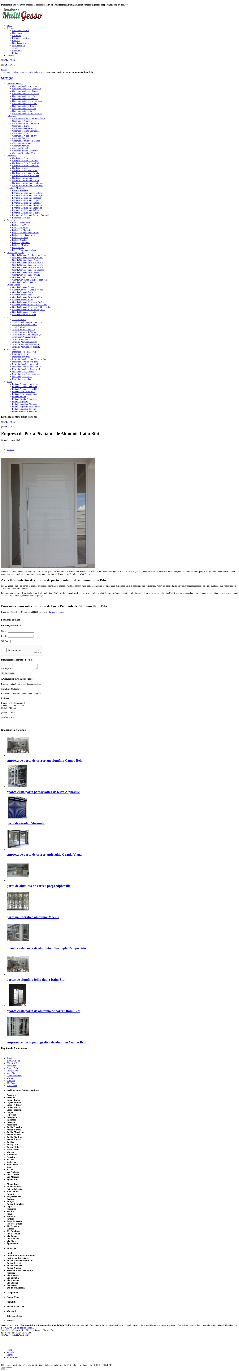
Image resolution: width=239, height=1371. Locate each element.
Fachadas (16, 40)
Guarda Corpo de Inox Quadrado (26, 272)
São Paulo (11, 1083)
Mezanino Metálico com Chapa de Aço (29, 359)
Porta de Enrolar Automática (24, 399)
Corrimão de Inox (20, 168)
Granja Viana (12, 1070)
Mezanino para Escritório (23, 371)
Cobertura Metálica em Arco (24, 96)
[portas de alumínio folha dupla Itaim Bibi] (18, 974)
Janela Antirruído (19, 327)
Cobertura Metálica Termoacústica (27, 113)
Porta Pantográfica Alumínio (24, 404)
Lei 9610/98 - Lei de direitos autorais (17, 1328)
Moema (10, 1078)
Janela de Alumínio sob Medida (26, 347)
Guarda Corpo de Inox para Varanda (28, 270)
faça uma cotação (56, 612)
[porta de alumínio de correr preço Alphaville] (18, 880)
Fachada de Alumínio (21, 230)
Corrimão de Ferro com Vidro (25, 160)
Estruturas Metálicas (15, 188)
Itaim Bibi (11, 1073)
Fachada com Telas (20, 225)
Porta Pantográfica (20, 401)
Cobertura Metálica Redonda (24, 103)
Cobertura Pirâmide (20, 146)
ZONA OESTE (13, 1061)
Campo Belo (12, 1068)
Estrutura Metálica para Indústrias (26, 203)
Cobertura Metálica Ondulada (25, 98)
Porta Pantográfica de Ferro (24, 409)
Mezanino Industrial (21, 357)
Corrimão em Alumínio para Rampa (27, 185)
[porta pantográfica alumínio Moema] (18, 912)
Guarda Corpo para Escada (24, 312)
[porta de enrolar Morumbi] (18, 818)
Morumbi (11, 1080)
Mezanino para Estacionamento (26, 374)
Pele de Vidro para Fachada (24, 250)
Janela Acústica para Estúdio (24, 324)
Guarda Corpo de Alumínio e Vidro (27, 290)
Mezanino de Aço (20, 354)
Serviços (10, 28)
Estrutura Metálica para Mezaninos (27, 205)
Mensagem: (6, 668)
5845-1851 (10, 65)
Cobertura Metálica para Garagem (27, 101)
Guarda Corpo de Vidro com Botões (28, 302)
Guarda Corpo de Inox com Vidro (27, 297)
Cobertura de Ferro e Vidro (24, 128)
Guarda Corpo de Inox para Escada (27, 262)
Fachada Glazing (19, 240)
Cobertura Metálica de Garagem (26, 91)
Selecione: (11, 1058)
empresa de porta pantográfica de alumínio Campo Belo (46, 1042)
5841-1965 (10, 60)
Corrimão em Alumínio (22, 178)
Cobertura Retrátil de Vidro (24, 153)
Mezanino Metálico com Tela (25, 362)
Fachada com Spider (21, 223)
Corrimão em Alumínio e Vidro (25, 180)
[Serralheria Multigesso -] (22, 21)
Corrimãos (16, 35)
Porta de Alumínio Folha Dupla (26, 389)
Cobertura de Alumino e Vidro (25, 123)
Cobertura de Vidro (20, 133)
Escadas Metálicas (20, 190)
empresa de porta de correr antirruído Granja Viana (44, 854)
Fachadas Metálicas (20, 245)
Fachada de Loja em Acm (23, 235)
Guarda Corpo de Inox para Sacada (27, 267)
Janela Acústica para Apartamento (27, 322)
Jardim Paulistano (14, 1075)
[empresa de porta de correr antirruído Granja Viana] (18, 849)
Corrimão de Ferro (20, 158)
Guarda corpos (18, 45)
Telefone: (5, 641)
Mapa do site (12, 1357)
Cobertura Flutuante (21, 138)
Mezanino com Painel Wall (24, 352)
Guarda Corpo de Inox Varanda (26, 275)
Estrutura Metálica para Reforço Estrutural (30, 215)
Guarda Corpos (13, 285)
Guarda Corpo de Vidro (22, 299)
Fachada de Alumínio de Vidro (25, 232)
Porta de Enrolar (19, 396)
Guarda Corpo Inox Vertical (24, 282)
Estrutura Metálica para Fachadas (26, 198)
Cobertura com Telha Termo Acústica (28, 118)
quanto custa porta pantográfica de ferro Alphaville (43, 792)
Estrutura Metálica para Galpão (25, 200)
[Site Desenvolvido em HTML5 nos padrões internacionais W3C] (6, 1369)
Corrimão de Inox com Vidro (24, 170)
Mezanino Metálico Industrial (25, 364)
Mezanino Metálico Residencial (26, 369)
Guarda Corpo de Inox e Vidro (25, 260)
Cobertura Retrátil (20, 148)
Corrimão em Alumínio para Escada (27, 183)
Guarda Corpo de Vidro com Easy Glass (29, 304)
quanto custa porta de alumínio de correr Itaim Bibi (43, 1011)
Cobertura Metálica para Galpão (26, 141)
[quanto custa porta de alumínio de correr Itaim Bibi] (18, 1005)
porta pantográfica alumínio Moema (33, 917)
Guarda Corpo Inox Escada (24, 277)
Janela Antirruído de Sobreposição (27, 334)
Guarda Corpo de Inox (22, 295)
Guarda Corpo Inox (15, 252)
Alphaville (11, 1066)
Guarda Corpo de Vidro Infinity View (28, 309)
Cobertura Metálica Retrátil (24, 108)
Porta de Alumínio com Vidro (25, 384)
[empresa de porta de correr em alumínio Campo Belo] (18, 755)
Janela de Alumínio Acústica (24, 342)
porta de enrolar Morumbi (26, 823)
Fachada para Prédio (21, 242)
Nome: (4, 631)
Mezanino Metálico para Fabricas (26, 367)
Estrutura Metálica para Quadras (26, 213)
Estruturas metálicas (20, 38)
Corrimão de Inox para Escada (25, 173)
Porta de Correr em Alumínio (24, 394)
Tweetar (10, 449)
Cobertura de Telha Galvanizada (26, 131)
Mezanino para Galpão (22, 376)
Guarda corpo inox (20, 43)
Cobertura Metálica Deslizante (25, 93)
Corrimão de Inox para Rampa (25, 175)
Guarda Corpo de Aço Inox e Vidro (27, 257)
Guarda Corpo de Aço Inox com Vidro (29, 255)
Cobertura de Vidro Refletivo (25, 136)
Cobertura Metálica (15, 83)
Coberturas (17, 33)
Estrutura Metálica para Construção (27, 195)
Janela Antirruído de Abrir (23, 329)
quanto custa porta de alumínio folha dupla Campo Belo (46, 948)
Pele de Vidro (18, 247)
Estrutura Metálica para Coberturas (27, 193)
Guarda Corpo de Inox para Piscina (27, 265)
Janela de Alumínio (20, 339)
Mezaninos (17, 50)
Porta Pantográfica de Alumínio (26, 406)
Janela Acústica (19, 319)
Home (9, 25)
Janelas (15, 48)
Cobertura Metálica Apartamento (26, 88)
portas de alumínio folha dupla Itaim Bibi (36, 979)
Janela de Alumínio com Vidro (25, 344)
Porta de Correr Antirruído (23, 391)
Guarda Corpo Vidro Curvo (24, 314)
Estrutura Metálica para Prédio (25, 210)
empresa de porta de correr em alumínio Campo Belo (44, 760)
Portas (15, 53)
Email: (4, 636)
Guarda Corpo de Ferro (22, 292)
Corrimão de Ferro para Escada (25, 165)
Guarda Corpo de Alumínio (24, 287)
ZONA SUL (12, 1063)
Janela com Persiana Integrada (25, 337)
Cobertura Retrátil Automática (25, 151)
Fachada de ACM (20, 227)
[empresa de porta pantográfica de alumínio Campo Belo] (18, 1037)
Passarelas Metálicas (21, 218)
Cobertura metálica (20, 30)
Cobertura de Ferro (20, 126)
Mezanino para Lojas (21, 379)
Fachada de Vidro (20, 237)
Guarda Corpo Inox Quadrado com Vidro (30, 280)
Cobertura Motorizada (21, 143)
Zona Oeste (12, 1085)
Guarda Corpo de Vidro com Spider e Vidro (31, 307)
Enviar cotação (8, 673)
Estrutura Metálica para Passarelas (27, 208)
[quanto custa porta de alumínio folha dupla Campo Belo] (18, 943)
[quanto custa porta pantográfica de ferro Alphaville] (18, 786)
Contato (10, 55)
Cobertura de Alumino (22, 121)
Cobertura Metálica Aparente (24, 86)
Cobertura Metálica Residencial (26, 106)
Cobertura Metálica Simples (24, 111)
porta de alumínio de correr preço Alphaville (38, 886)
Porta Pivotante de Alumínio (24, 411)
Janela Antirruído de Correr (24, 332)
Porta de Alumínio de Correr (24, 386)
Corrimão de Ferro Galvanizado (26, 163)
